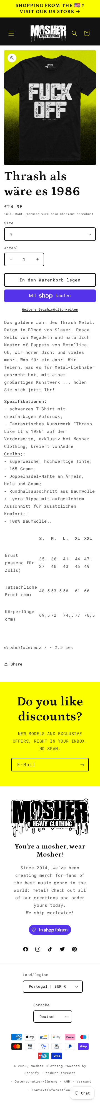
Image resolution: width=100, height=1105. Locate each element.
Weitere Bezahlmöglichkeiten (50, 309)
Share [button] (16, 664)
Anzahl (11, 247)
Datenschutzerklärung (36, 1081)
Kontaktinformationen (53, 1090)
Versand (32, 214)
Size (9, 222)
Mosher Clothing (47, 1066)
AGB (67, 1081)
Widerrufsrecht (61, 1073)
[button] (11, 33)
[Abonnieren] (82, 764)
